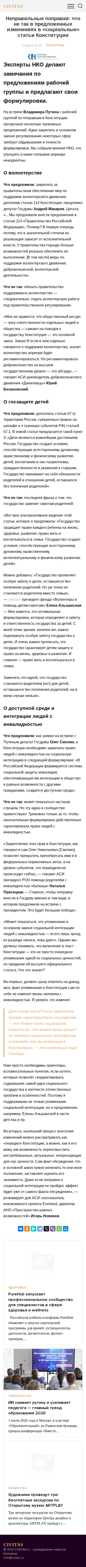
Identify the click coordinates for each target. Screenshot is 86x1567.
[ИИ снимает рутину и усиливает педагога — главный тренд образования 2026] (43, 1369)
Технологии (19, 1396)
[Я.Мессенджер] (33, 1228)
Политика (55, 45)
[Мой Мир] (65, 1228)
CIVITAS (13, 6)
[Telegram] (40, 1228)
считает (14, 599)
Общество (17, 1488)
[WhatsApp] (59, 1228)
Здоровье (17, 1287)
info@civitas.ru (13, 1558)
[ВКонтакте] (20, 1228)
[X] (46, 1228)
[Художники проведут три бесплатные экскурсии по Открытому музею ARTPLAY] (43, 1461)
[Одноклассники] (27, 1228)
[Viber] (52, 1228)
